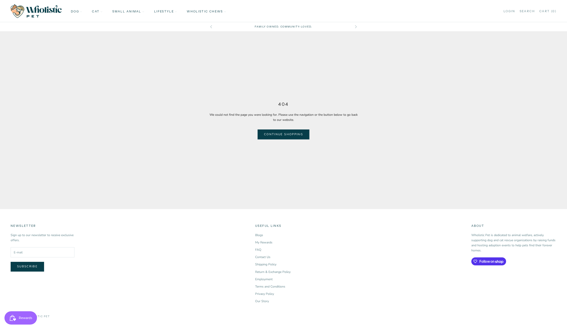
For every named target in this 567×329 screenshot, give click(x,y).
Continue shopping (283, 134)
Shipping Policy (265, 264)
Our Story (262, 301)
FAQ (258, 250)
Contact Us (262, 257)
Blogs (259, 235)
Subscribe (27, 266)
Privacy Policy (264, 294)
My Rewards (263, 242)
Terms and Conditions (270, 286)
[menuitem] (76, 11)
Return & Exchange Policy (273, 272)
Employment (264, 279)
